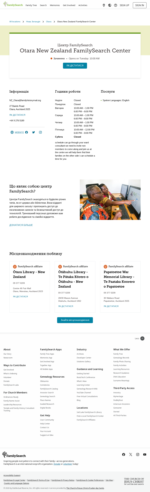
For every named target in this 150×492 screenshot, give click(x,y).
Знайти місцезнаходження (75, 320)
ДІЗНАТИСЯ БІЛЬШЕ (21, 225)
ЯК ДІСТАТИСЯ (75, 65)
